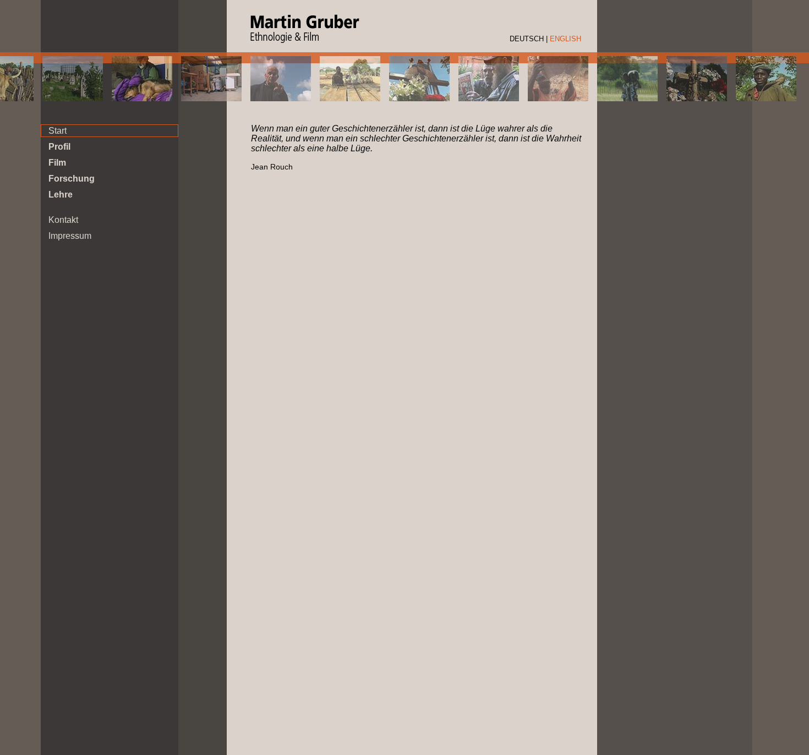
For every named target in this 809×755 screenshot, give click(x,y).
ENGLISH (565, 39)
